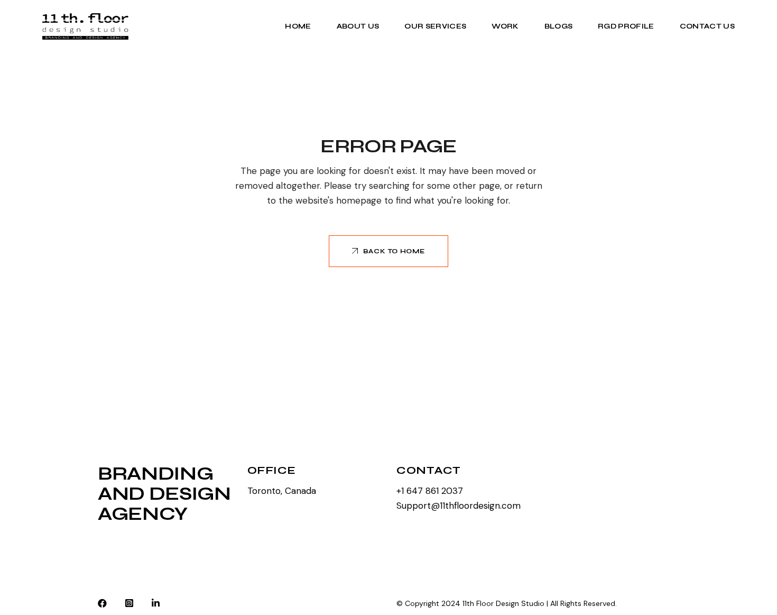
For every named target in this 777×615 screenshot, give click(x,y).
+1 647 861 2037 (429, 491)
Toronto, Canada (281, 491)
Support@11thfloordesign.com (458, 505)
